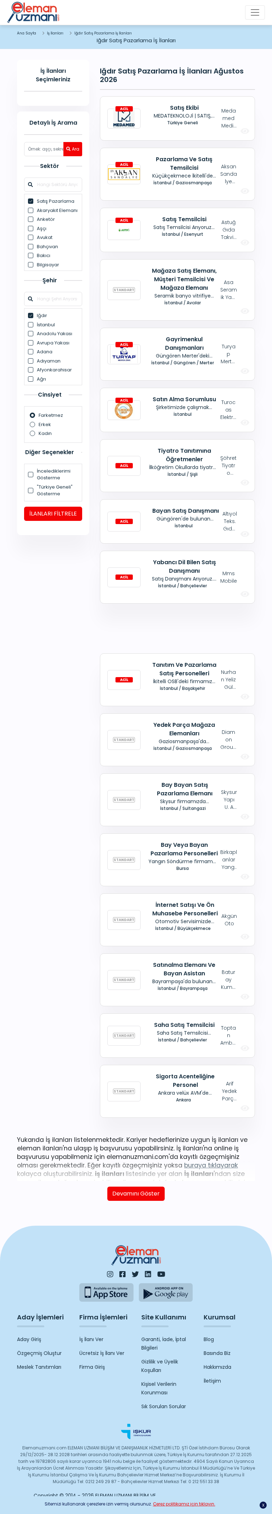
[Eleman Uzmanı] (33, 12)
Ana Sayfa (26, 33)
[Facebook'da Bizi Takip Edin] (122, 1274)
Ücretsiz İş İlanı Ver (101, 1353)
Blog (209, 1339)
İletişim (212, 1380)
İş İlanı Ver (91, 1339)
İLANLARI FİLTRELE (53, 514)
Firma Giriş (92, 1367)
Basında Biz (217, 1353)
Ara (75, 149)
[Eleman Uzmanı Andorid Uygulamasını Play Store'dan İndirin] (166, 1292)
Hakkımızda (217, 1367)
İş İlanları (55, 33)
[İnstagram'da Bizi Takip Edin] (110, 1274)
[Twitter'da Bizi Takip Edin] (135, 1274)
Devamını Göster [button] (136, 1193)
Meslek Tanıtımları (39, 1367)
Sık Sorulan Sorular (163, 1406)
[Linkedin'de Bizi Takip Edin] (148, 1274)
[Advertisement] (177, 628)
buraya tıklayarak (211, 1165)
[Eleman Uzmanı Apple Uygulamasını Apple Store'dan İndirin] (106, 1292)
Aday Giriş (29, 1339)
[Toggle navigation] (255, 12)
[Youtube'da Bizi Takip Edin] (161, 1274)
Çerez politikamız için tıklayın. (184, 1504)
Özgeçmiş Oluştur (39, 1353)
